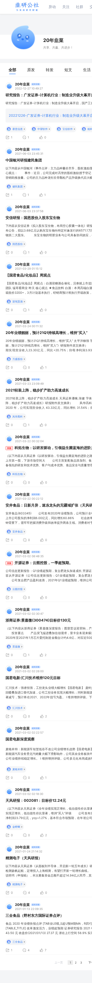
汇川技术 (17, 708)
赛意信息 (17, 129)
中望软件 (42, 129)
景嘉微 (16, 646)
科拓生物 (17, 474)
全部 (12, 70)
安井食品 (17, 531)
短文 (68, 70)
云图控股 (17, 589)
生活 (87, 70)
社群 (79, 7)
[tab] (12, 70)
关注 (66, 7)
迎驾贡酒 (17, 301)
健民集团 (17, 186)
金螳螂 (16, 826)
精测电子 (17, 884)
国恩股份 (17, 244)
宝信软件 (67, 129)
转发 (49, 70)
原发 (31, 70)
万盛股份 (17, 359)
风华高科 (17, 416)
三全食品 (17, 941)
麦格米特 (17, 769)
